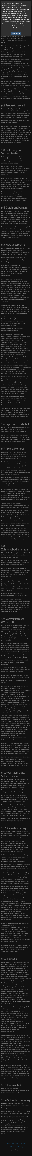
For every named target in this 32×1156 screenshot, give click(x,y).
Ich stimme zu (16, 33)
